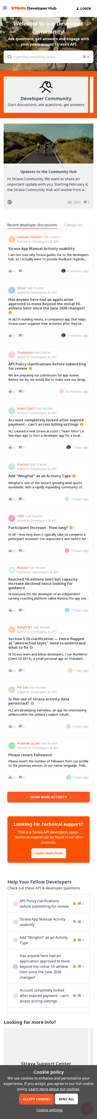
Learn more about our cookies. (54, 1089)
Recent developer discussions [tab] (32, 224)
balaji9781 (24, 627)
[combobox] (48, 57)
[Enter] (8, 57)
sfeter (21, 288)
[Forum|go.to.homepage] (33, 8)
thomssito (25, 352)
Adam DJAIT (26, 408)
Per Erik (22, 687)
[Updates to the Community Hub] (48, 166)
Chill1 (21, 516)
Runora (22, 567)
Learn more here (49, 853)
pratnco (23, 464)
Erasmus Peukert (29, 237)
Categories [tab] (73, 224)
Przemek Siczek (28, 743)
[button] (48, 1109)
